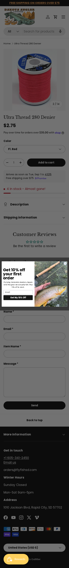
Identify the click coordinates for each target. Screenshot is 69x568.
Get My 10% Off (18, 297)
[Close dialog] (65, 263)
